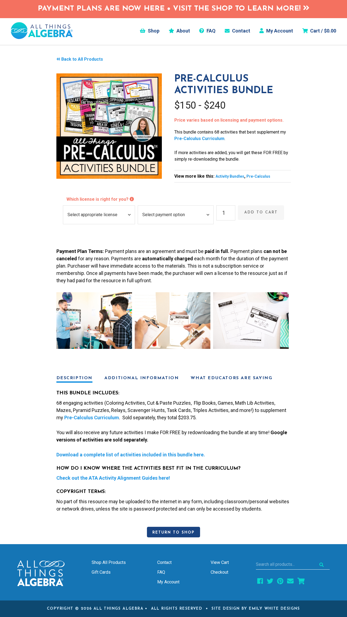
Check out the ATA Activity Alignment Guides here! (113, 478)
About (182, 31)
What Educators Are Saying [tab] (231, 378)
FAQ (210, 31)
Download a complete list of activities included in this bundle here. (130, 454)
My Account (279, 31)
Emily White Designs (274, 609)
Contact (240, 31)
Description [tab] (74, 378)
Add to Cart (261, 212)
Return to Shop (173, 533)
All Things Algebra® (42, 30)
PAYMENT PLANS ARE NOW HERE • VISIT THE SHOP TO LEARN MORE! (170, 8)
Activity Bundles (230, 176)
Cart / (322, 31)
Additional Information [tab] (141, 378)
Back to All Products (82, 59)
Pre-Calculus (258, 176)
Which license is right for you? (98, 199)
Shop (153, 31)
